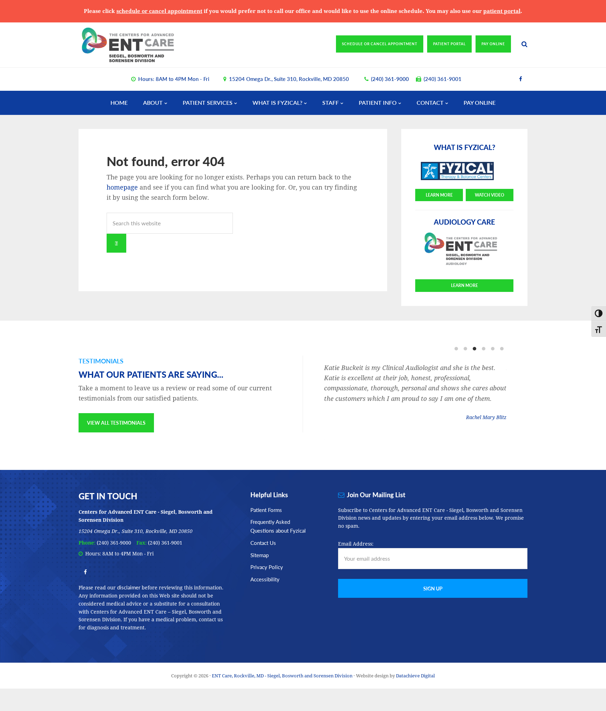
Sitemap (259, 555)
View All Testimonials (116, 422)
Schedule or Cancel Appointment (379, 43)
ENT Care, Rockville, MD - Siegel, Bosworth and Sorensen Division (140, 44)
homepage (122, 187)
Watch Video (489, 195)
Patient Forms (266, 509)
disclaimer (128, 587)
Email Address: (355, 544)
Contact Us (263, 542)
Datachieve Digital (415, 675)
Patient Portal (449, 43)
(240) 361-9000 (390, 78)
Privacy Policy (266, 566)
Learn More (439, 195)
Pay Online (493, 43)
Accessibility (265, 579)
